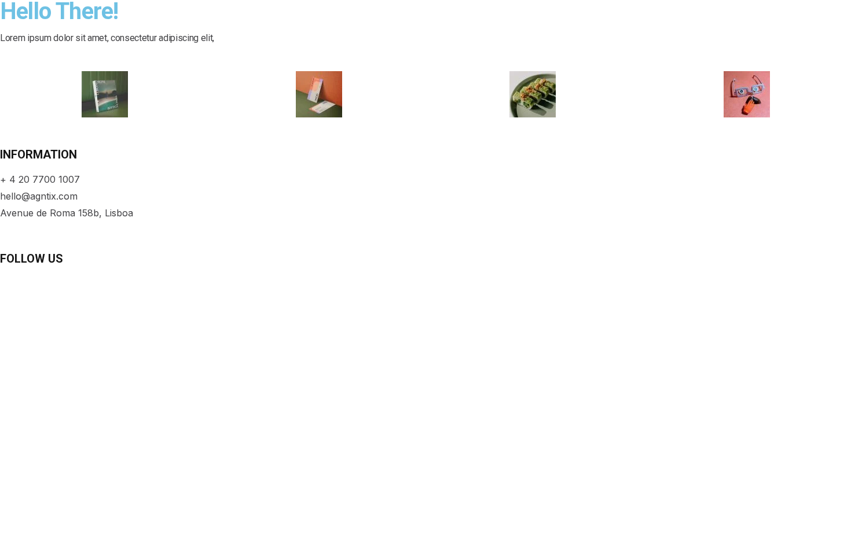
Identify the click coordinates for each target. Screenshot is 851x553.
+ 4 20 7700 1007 (40, 179)
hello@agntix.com (39, 196)
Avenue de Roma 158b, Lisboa (66, 213)
